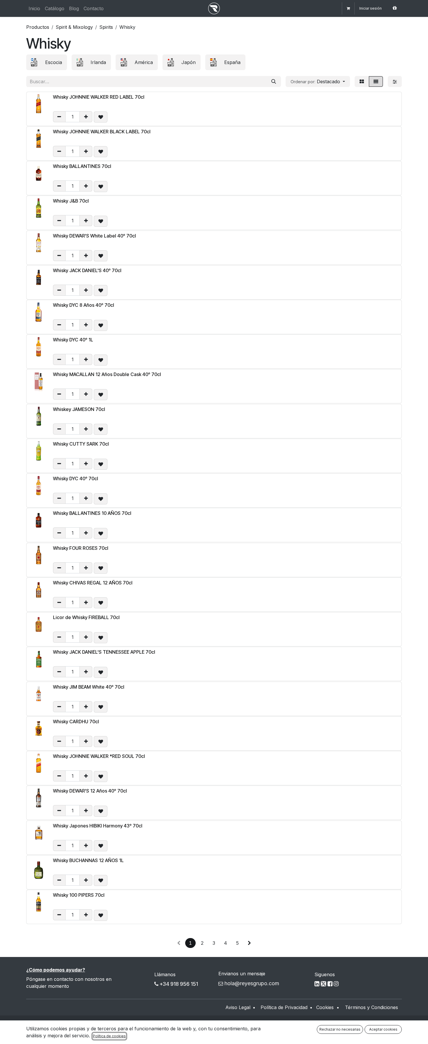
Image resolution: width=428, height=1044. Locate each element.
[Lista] (376, 81)
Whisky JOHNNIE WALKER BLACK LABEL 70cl (102, 131)
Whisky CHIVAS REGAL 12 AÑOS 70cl (92, 583)
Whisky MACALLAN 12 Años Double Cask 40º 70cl (107, 374)
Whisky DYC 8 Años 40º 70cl (83, 305)
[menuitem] (34, 8)
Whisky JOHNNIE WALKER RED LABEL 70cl (98, 97)
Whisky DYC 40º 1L (73, 340)
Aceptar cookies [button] (383, 1029)
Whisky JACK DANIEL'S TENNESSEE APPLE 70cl (104, 652)
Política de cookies (109, 1036)
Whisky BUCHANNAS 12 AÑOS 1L (88, 860)
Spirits (106, 27)
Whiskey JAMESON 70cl (79, 409)
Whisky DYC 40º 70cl (75, 478)
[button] (318, 81)
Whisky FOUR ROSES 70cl (80, 548)
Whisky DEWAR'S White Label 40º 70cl (94, 236)
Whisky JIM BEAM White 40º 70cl (88, 687)
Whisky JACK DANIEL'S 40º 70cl (87, 270)
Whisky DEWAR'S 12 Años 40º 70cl (90, 791)
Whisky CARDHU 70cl (76, 721)
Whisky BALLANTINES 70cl (82, 166)
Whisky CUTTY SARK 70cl (81, 444)
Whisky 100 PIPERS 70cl (79, 895)
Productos (37, 27)
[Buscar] (273, 81)
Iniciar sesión (370, 8)
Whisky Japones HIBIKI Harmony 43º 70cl (97, 826)
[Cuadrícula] (362, 81)
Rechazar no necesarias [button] (339, 1029)
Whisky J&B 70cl (71, 201)
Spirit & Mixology (74, 27)
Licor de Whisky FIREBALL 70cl (86, 617)
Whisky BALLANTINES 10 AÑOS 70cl (92, 513)
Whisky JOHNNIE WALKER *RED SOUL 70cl (99, 756)
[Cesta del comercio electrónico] (348, 8)
